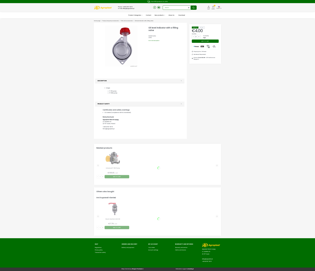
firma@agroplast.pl (108, 129)
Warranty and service (181, 247)
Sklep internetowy (131, 269)
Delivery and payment (128, 247)
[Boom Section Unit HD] (112, 210)
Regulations (98, 247)
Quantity (194, 34)
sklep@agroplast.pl (207, 259)
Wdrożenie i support (185, 269)
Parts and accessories (127, 21)
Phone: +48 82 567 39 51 (125, 7)
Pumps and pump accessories (110, 21)
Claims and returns (180, 250)
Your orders (151, 247)
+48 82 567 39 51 (108, 127)
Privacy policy (99, 250)
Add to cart (205, 41)
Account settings (153, 250)
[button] (193, 8)
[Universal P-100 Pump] (112, 159)
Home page (97, 21)
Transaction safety (100, 252)
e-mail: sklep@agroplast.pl (126, 8)
